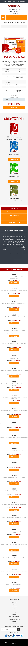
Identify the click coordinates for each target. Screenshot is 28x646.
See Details (14, 284)
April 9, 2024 (17, 282)
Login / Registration (14, 11)
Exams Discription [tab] (14, 208)
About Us (14, 614)
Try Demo (15, 159)
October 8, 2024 (17, 362)
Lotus (11, 26)
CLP (16, 26)
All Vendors (14, 616)
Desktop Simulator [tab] (14, 215)
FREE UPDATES (14, 97)
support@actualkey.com (14, 9)
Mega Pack (14, 604)
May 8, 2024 (17, 295)
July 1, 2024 (17, 589)
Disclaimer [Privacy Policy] (14, 621)
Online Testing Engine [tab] (14, 222)
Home (5, 26)
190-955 (22, 26)
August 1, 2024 (17, 308)
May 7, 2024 (17, 402)
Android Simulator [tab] (14, 219)
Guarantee (14, 623)
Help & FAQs (14, 607)
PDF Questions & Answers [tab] (14, 212)
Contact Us (14, 606)
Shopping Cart (14, 13)
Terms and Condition (14, 624)
